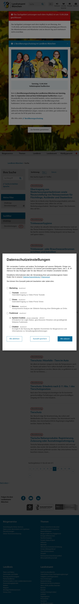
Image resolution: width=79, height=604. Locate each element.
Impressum (45, 277)
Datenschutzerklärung (31, 277)
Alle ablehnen (14, 339)
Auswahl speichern (40, 339)
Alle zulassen (65, 339)
